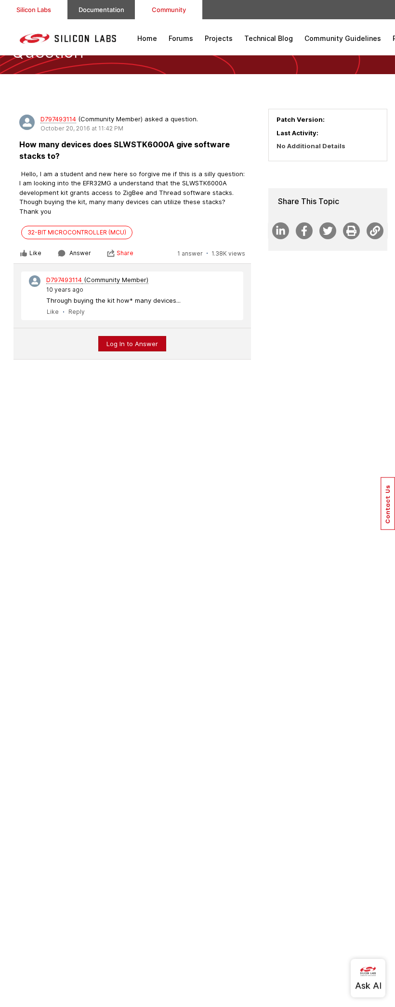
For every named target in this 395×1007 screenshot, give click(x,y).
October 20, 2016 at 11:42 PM (81, 128)
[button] (388, 503)
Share (125, 253)
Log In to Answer (132, 344)
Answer (80, 253)
